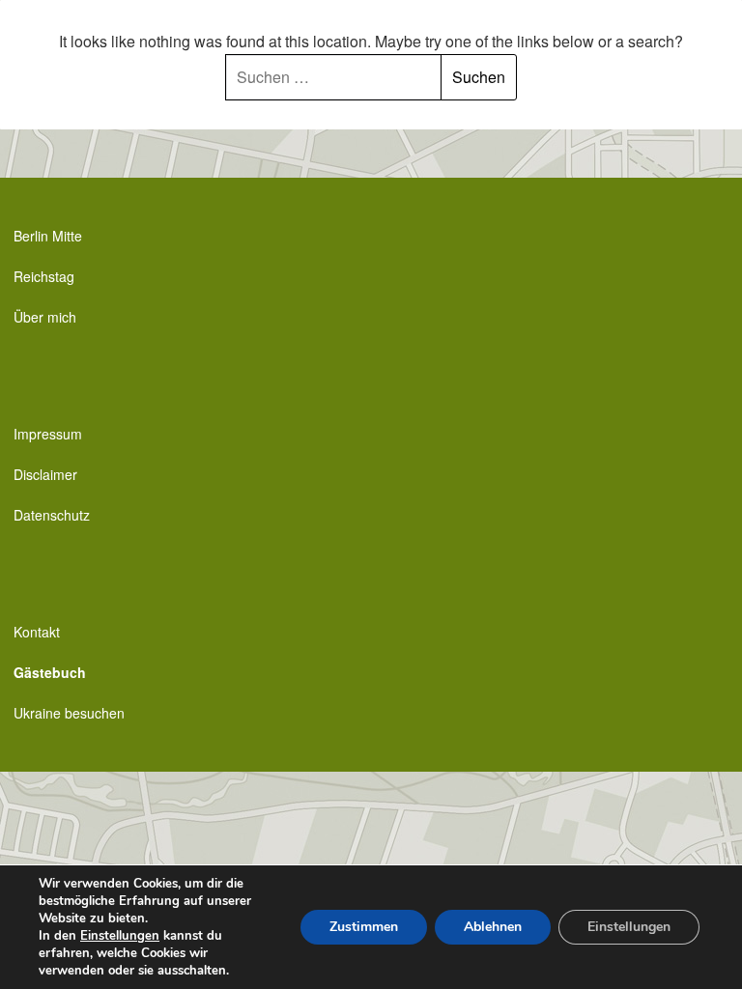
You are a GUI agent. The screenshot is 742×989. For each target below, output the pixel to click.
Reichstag (44, 276)
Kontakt (37, 631)
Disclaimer (45, 474)
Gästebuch (50, 672)
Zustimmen (363, 927)
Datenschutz (52, 514)
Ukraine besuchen (69, 712)
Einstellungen (119, 936)
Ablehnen (493, 927)
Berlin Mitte (48, 235)
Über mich (45, 316)
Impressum (48, 433)
